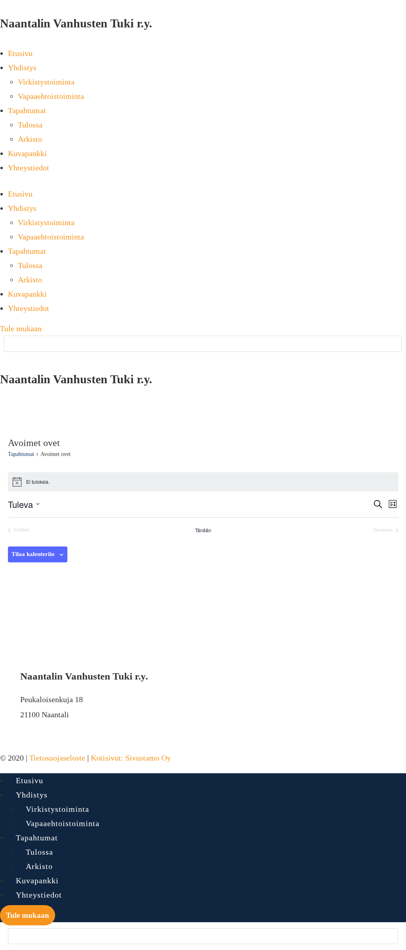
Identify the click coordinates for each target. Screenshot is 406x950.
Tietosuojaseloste (57, 757)
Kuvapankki (27, 153)
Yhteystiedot (28, 167)
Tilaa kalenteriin (32, 554)
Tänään (203, 530)
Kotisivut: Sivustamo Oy (131, 757)
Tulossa (30, 124)
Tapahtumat (27, 110)
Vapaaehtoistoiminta (51, 96)
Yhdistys (22, 67)
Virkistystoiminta (46, 81)
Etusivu (20, 53)
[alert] (203, 481)
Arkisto (30, 139)
